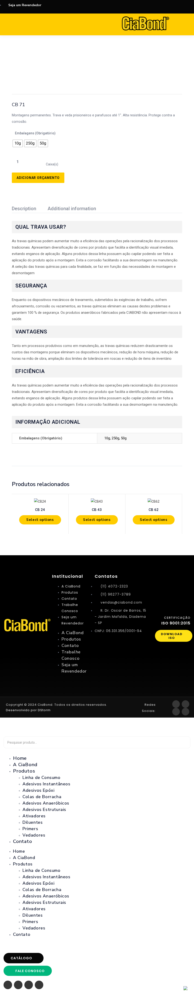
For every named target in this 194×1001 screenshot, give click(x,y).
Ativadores (34, 816)
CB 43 (97, 510)
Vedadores (33, 835)
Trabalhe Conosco (70, 607)
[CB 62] (154, 501)
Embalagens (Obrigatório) (35, 133)
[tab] (30, 209)
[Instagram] (185, 704)
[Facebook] (176, 704)
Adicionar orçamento (38, 178)
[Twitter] (176, 711)
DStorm (44, 710)
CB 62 (154, 510)
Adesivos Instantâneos (46, 784)
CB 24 (40, 510)
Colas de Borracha (41, 797)
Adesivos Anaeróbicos (45, 803)
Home (19, 851)
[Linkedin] (185, 711)
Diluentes (32, 822)
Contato (69, 598)
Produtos (70, 592)
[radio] (17, 143)
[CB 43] (97, 501)
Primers (30, 829)
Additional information (72, 208)
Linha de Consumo (41, 777)
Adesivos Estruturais (44, 809)
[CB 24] (40, 501)
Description (24, 208)
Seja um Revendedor (73, 620)
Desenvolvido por (21, 710)
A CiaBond (71, 586)
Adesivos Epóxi (38, 790)
